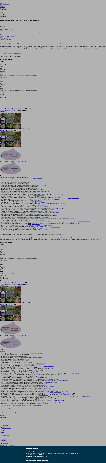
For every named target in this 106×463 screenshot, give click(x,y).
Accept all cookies (31, 460)
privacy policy (30, 456)
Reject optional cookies (42, 460)
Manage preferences (29, 458)
